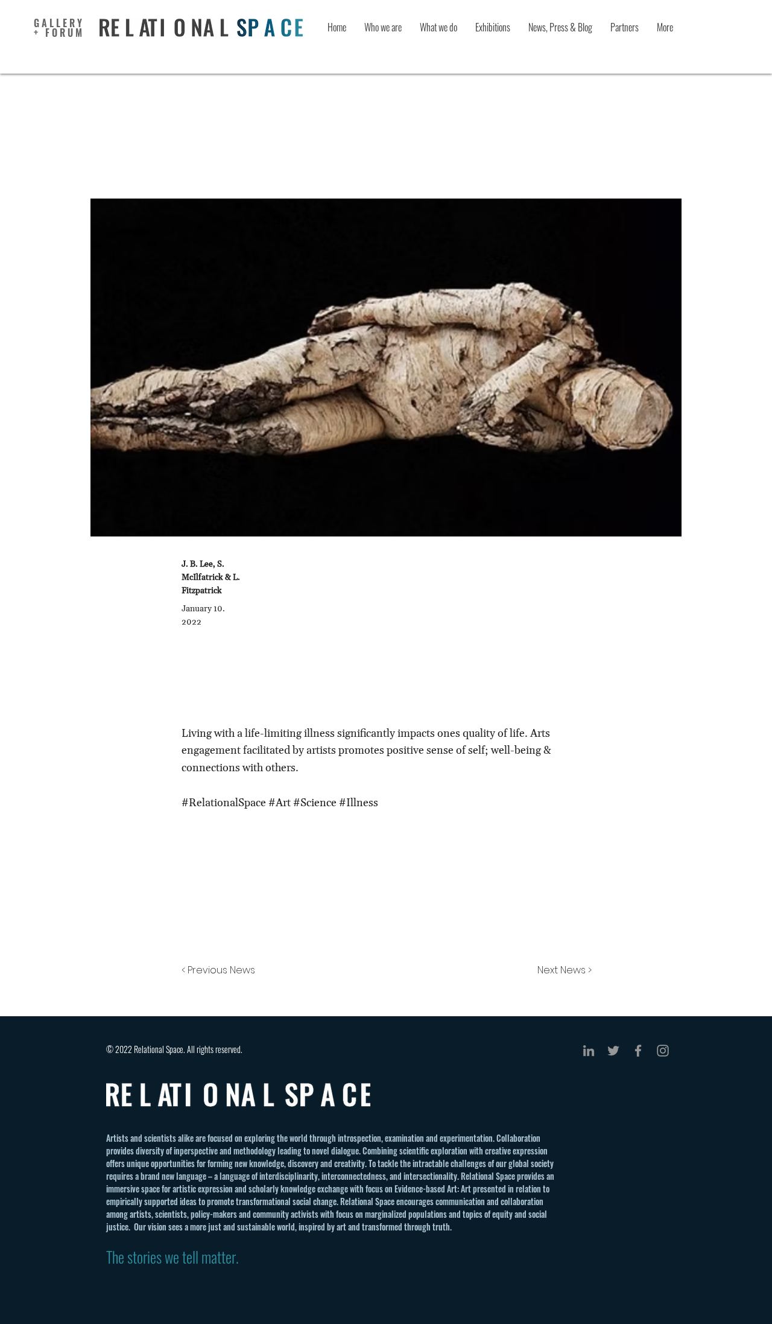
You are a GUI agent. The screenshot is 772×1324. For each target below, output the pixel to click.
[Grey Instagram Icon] (663, 1050)
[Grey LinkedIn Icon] (588, 1050)
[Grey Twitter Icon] (613, 1050)
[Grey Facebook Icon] (638, 1050)
